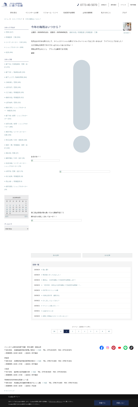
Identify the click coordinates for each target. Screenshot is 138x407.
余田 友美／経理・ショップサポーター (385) (15, 125)
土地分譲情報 (87, 12)
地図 (39, 350)
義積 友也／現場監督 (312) (15, 97)
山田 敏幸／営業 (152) (13, 102)
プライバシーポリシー (55, 401)
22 (26, 209)
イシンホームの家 (32, 12)
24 (10, 211)
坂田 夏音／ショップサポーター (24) (15, 188)
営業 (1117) (9, 32)
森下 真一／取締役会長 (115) (15, 72)
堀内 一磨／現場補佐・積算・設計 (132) (15, 146)
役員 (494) (9, 52)
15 (26, 207)
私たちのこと (106, 12)
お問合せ (104, 5)
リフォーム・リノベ (50, 12)
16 (7, 209)
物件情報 (133, 5)
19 (16, 209)
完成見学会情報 (69, 12)
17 (10, 209)
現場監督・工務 (91, 32)
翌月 (26, 216)
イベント (123, 5)
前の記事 (56, 255)
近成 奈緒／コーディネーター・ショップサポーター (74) (15, 164)
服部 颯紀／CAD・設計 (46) (15, 158)
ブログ (124, 12)
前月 (6, 216)
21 (23, 209)
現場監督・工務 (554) (13, 37)
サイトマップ (10, 391)
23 (7, 211)
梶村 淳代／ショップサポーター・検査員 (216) (15, 109)
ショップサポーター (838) (14, 47)
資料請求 (113, 5)
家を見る (13, 12)
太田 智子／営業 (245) (13, 87)
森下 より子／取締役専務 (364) (16, 77)
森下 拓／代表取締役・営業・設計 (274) (15, 65)
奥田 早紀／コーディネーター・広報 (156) (15, 133)
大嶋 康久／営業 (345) (13, 82)
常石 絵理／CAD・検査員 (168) (16, 140)
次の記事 (107, 255)
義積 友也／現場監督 (77, 32)
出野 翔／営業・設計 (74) (14, 171)
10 (10, 207)
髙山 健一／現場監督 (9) (14, 181)
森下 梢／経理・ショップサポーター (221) (15, 117)
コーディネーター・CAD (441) (16, 42)
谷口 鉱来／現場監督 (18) (14, 176)
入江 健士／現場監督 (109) (15, 92)
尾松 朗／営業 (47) (12, 153)
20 (19, 209)
